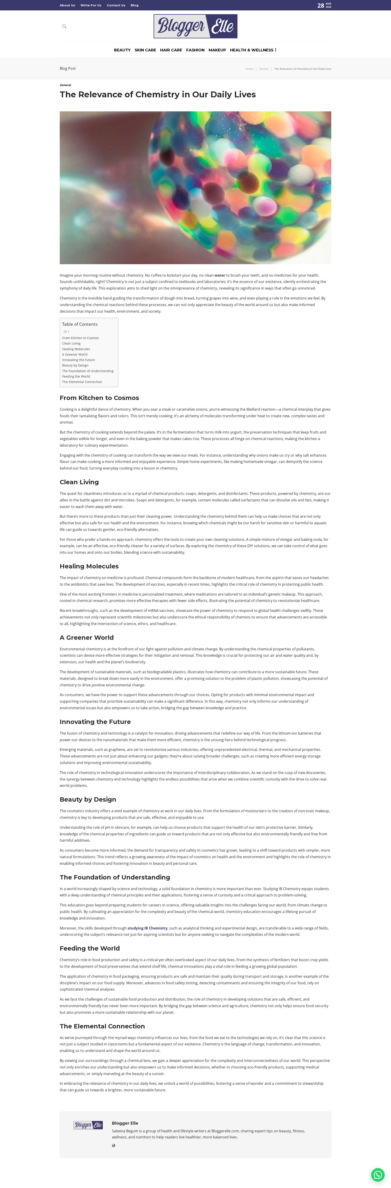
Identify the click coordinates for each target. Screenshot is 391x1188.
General (263, 68)
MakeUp (217, 50)
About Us (67, 5)
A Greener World (75, 354)
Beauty (122, 50)
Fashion (195, 50)
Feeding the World (76, 376)
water (220, 275)
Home (249, 68)
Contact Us (116, 5)
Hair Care (171, 50)
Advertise (295, 1178)
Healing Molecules (76, 349)
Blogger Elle (323, 1171)
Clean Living (71, 343)
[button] (378, 1175)
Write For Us (91, 5)
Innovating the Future (78, 360)
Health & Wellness (251, 50)
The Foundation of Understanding (88, 371)
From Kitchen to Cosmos (80, 338)
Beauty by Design (75, 365)
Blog (134, 5)
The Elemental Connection (82, 382)
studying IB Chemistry (147, 928)
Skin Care (145, 50)
